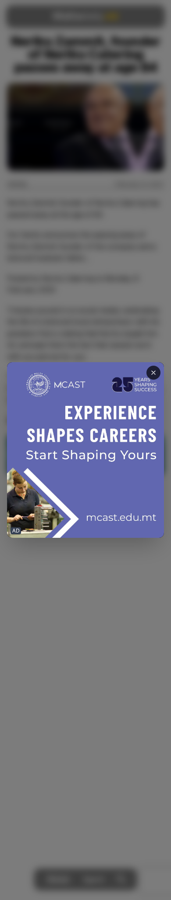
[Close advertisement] (153, 373)
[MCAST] (85, 450)
